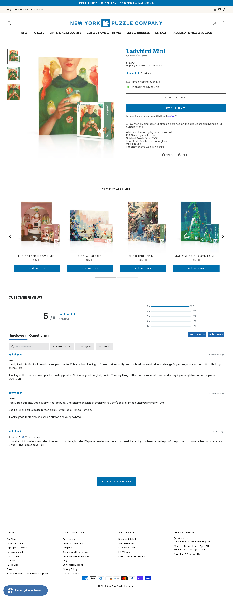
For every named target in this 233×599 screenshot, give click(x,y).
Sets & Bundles (138, 33)
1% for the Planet (15, 543)
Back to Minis (119, 481)
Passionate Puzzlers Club (192, 33)
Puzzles (38, 33)
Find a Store (21, 9)
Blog (9, 9)
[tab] (39, 336)
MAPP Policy (124, 552)
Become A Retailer (128, 539)
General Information (73, 543)
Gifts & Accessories (65, 33)
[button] (171, 306)
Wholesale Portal (127, 543)
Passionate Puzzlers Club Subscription (27, 573)
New (24, 33)
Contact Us (37, 9)
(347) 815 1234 (181, 538)
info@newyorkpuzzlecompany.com (193, 541)
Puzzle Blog (13, 565)
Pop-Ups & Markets (17, 547)
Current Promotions (73, 565)
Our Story (11, 539)
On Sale (161, 33)
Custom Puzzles (126, 547)
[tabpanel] (116, 398)
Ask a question (197, 334)
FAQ (65, 560)
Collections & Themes (103, 33)
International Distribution (131, 556)
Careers (11, 560)
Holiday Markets (15, 552)
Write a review (216, 334)
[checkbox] (104, 346)
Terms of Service (71, 573)
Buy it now (176, 107)
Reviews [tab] (18, 335)
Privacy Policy (70, 569)
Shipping (131, 65)
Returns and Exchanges (76, 552)
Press (9, 569)
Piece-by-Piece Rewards (76, 556)
